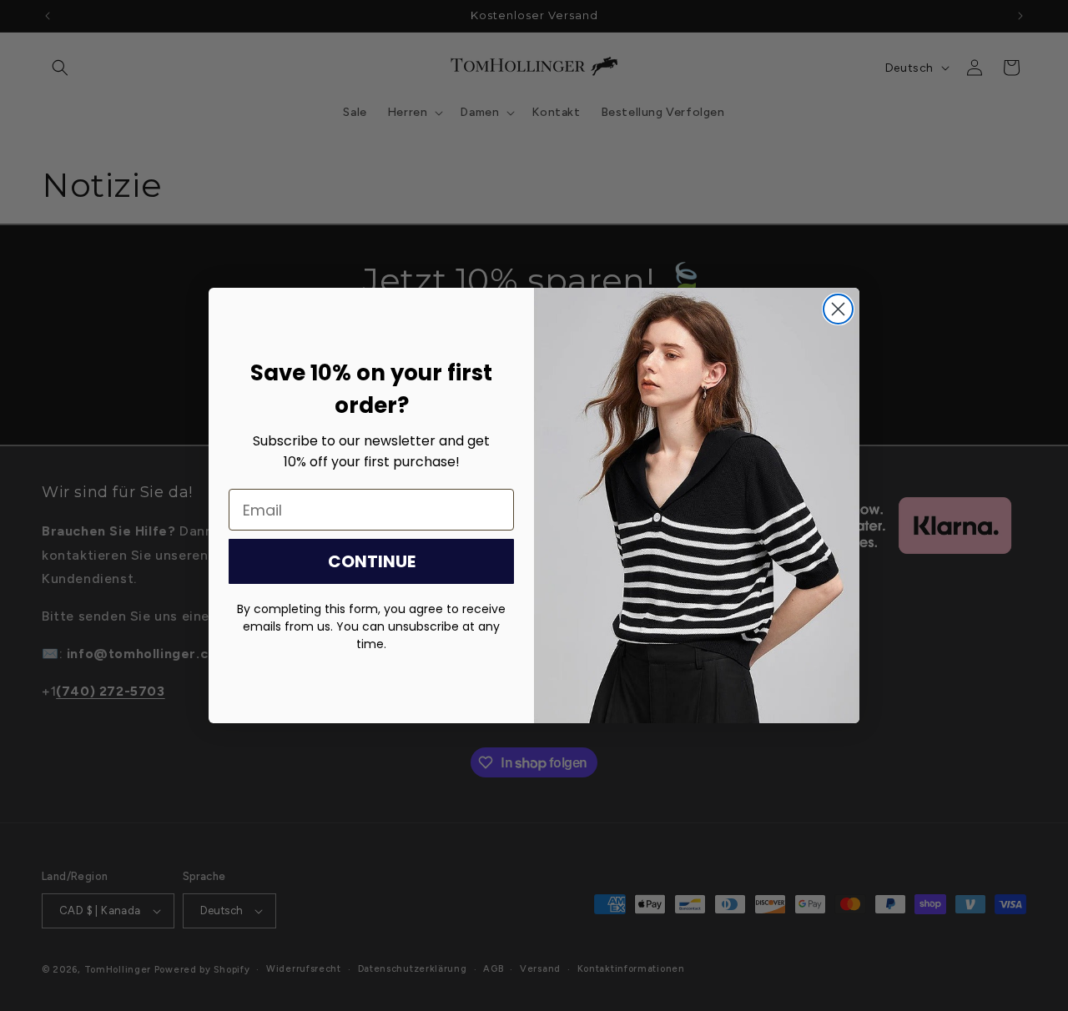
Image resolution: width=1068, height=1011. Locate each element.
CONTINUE (372, 561)
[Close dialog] (838, 309)
